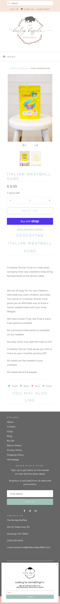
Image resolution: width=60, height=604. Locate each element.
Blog (9, 436)
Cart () (28, 9)
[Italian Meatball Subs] (30, 108)
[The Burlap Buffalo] (30, 31)
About (10, 422)
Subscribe (30, 597)
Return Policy (14, 445)
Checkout (43, 9)
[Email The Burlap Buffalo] (36, 511)
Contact (11, 426)
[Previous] (24, 145)
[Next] (35, 145)
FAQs (10, 431)
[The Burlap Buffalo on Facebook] (24, 511)
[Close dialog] (56, 564)
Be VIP (10, 440)
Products (23, 68)
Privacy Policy (14, 450)
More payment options (30, 229)
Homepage (13, 459)
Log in (14, 9)
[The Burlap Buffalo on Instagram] (30, 511)
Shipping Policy (15, 455)
